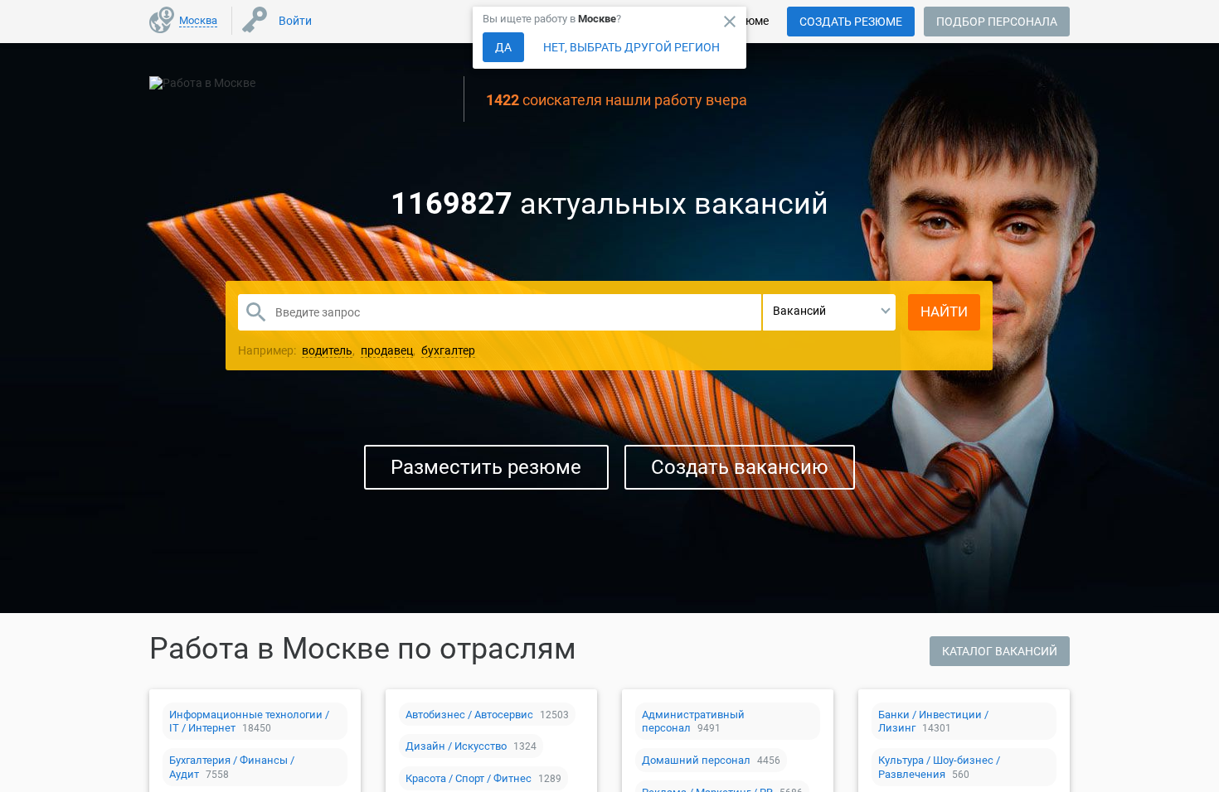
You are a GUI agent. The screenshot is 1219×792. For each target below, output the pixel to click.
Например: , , (356, 350)
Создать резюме (850, 21)
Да (503, 47)
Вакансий (799, 310)
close (730, 21)
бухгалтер (448, 350)
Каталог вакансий (999, 651)
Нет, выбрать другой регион (631, 47)
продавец (387, 350)
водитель (327, 350)
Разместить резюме (486, 467)
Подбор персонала (996, 21)
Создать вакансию (739, 467)
